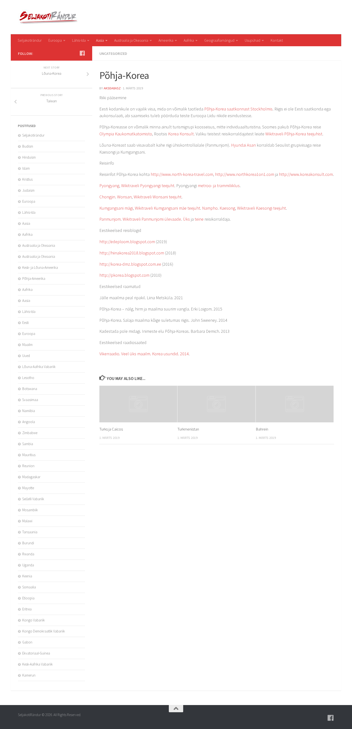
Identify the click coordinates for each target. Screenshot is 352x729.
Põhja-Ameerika (33, 278)
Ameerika (166, 40)
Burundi (28, 543)
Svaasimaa (30, 399)
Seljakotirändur (30, 40)
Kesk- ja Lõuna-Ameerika (40, 267)
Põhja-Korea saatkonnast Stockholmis (238, 109)
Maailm (27, 344)
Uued (26, 355)
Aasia (100, 40)
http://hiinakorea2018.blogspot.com (131, 253)
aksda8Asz (112, 88)
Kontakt (277, 40)
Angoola (28, 421)
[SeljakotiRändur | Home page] (49, 17)
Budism (27, 146)
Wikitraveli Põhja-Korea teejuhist (293, 134)
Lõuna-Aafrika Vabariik (39, 366)
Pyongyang (109, 185)
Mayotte (28, 488)
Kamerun (28, 675)
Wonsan (124, 197)
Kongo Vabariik (33, 620)
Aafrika (189, 40)
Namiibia (28, 410)
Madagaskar (31, 477)
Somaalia (29, 587)
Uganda (28, 565)
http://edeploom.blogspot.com (127, 241)
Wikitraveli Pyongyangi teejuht (147, 185)
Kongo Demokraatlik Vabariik (43, 631)
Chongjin (107, 197)
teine (199, 219)
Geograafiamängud (219, 40)
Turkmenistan (188, 429)
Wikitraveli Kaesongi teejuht (261, 208)
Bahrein (262, 429)
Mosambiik (30, 510)
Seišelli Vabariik (33, 499)
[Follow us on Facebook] (82, 53)
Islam (26, 168)
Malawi (27, 521)
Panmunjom (110, 219)
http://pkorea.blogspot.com (124, 275)
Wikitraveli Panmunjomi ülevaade (152, 219)
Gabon (27, 642)
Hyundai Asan (243, 145)
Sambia (27, 444)
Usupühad (252, 40)
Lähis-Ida (79, 40)
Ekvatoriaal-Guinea (36, 653)
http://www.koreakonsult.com (306, 174)
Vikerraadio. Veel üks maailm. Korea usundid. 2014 (144, 353)
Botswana (29, 388)
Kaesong (227, 208)
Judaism (28, 190)
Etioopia (28, 598)
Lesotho (28, 377)
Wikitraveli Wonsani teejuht (158, 197)
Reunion (28, 466)
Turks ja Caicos (111, 429)
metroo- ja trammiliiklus (219, 185)
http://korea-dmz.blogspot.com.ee (130, 264)
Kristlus (27, 179)
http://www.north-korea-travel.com (182, 174)
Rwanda (28, 554)
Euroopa (55, 40)
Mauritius (28, 455)
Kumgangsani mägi (116, 208)
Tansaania (29, 532)
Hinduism (29, 157)
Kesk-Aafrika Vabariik (37, 664)
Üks (186, 219)
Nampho (210, 208)
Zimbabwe (29, 433)
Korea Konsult (181, 134)
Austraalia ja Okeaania (131, 40)
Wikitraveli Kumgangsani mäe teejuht (167, 208)
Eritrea (27, 609)
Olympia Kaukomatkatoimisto (125, 134)
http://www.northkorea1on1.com (244, 174)
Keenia (27, 576)
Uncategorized (113, 53)
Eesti (25, 322)
